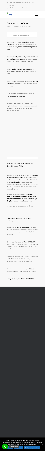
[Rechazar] (42, 444)
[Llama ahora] (5, 446)
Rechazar (18, 448)
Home (8, 27)
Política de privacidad (32, 448)
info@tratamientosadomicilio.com (19, 8)
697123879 (12, 5)
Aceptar (9, 448)
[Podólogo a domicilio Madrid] (21, 14)
